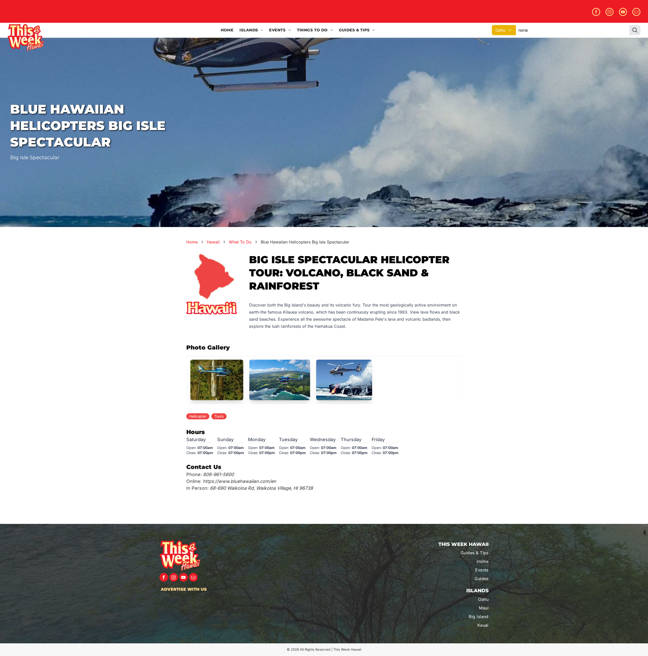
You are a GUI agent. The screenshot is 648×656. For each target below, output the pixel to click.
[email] (636, 12)
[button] (216, 380)
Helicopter (197, 416)
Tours (219, 416)
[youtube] (623, 12)
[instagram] (609, 12)
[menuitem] (227, 30)
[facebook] (596, 12)
